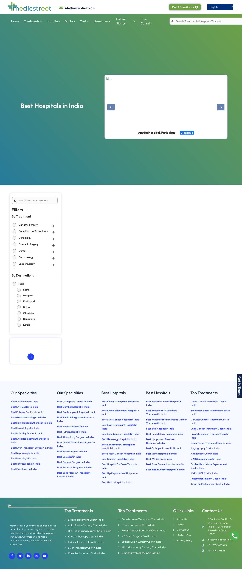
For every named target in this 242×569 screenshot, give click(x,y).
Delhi (26, 289)
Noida (26, 307)
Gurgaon (28, 295)
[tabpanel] (173, 93)
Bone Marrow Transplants (33, 231)
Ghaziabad (29, 313)
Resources (101, 21)
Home (15, 21)
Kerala (26, 324)
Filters (17, 209)
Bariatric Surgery (28, 224)
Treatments (31, 21)
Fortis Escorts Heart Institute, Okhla (160, 132)
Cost (83, 21)
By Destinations (23, 275)
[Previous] (111, 107)
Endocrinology (27, 263)
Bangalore (29, 318)
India (21, 283)
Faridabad (29, 301)
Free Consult (146, 21)
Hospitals (53, 21)
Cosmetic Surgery (28, 244)
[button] (239, 386)
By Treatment (21, 216)
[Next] (221, 107)
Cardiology (25, 237)
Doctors (69, 21)
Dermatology (26, 257)
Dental (22, 250)
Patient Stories (121, 21)
